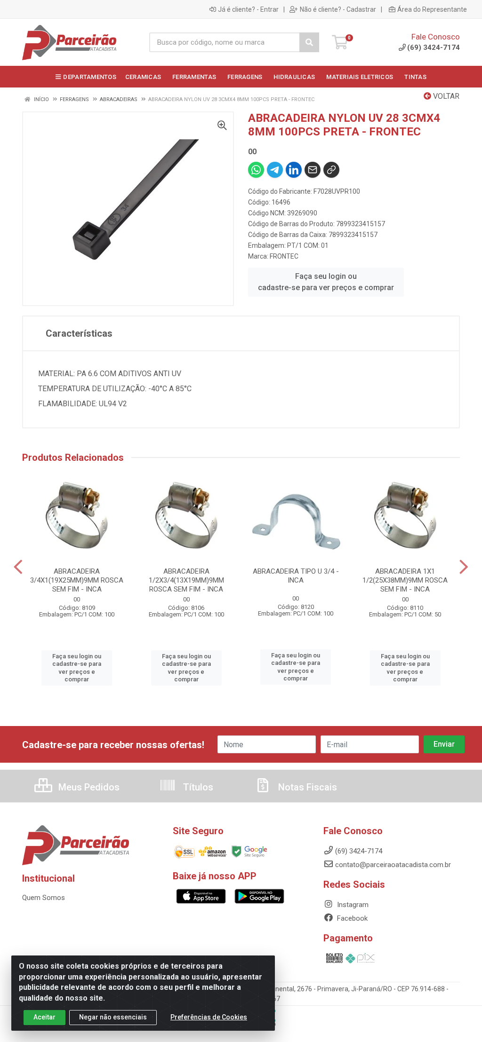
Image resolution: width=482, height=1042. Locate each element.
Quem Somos (43, 897)
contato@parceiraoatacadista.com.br (393, 864)
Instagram (352, 904)
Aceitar (44, 1017)
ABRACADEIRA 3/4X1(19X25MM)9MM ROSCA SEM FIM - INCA (76, 580)
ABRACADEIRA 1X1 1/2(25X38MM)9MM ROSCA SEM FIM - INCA (405, 580)
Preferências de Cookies (208, 1017)
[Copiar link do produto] (331, 170)
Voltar (445, 96)
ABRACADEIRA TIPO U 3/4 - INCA (296, 575)
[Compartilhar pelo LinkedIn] (294, 170)
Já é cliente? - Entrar (248, 9)
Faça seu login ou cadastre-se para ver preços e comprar (326, 282)
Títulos (197, 787)
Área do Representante (432, 9)
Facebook (351, 918)
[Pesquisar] (309, 42)
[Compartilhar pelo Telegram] (275, 170)
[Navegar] (18, 567)
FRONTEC (284, 256)
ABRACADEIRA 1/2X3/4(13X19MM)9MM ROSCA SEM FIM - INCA (186, 580)
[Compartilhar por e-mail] (313, 170)
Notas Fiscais (306, 787)
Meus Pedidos (88, 787)
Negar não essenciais (113, 1017)
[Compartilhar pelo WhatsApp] (256, 170)
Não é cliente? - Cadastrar (338, 9)
